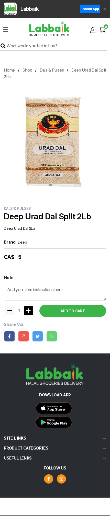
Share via (13, 324)
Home (9, 70)
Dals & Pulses (52, 70)
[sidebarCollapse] (5, 29)
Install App (90, 9)
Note (9, 277)
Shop (27, 70)
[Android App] (55, 410)
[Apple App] (55, 424)
